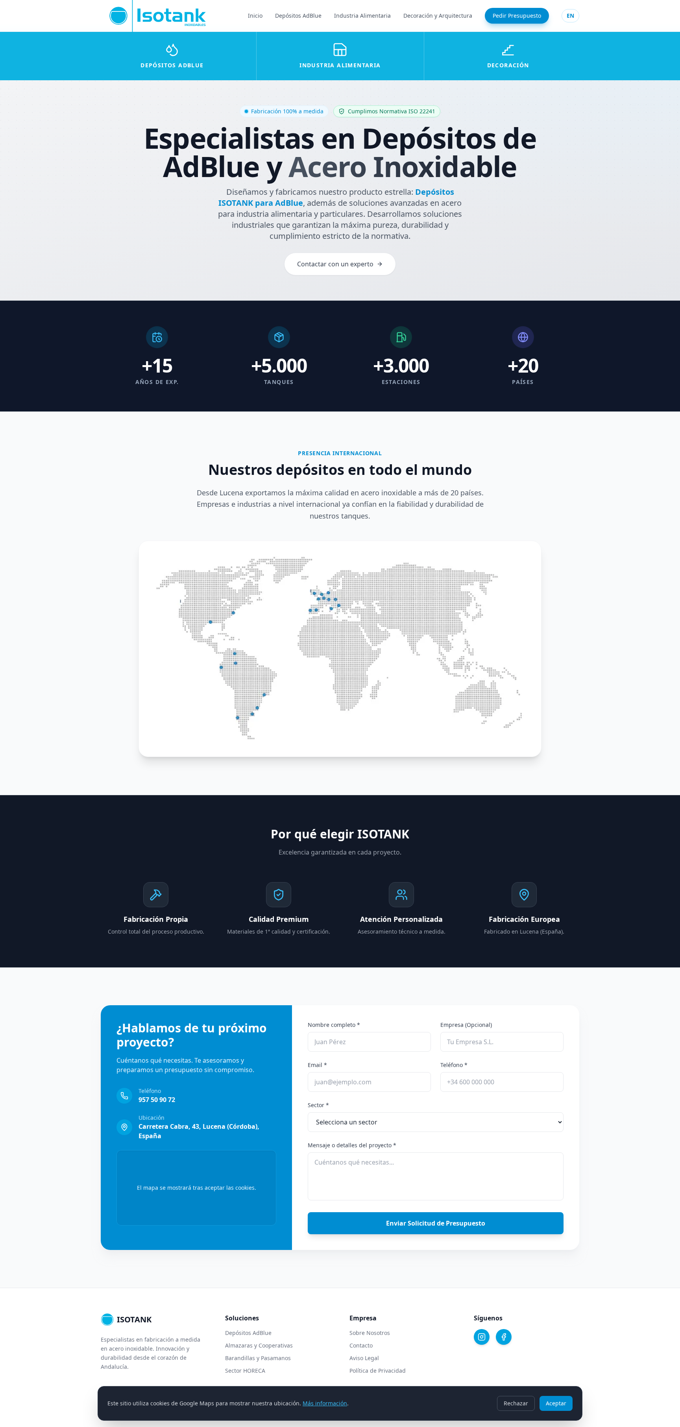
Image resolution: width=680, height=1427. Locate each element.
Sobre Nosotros (369, 1333)
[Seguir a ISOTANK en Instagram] (482, 1337)
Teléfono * (454, 1065)
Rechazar (516, 1403)
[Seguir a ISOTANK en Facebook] (504, 1337)
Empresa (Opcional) (466, 1024)
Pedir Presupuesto (517, 15)
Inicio (255, 15)
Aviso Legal (364, 1358)
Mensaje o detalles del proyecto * (352, 1145)
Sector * (318, 1105)
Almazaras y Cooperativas (259, 1345)
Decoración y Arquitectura (437, 15)
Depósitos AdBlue (298, 15)
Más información (325, 1403)
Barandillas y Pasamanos (258, 1358)
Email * (317, 1065)
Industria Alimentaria (362, 15)
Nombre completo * (334, 1024)
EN (570, 15)
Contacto (361, 1345)
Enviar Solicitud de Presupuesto (435, 1223)
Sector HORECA (245, 1370)
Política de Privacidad (377, 1370)
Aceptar (556, 1403)
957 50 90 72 (157, 1099)
